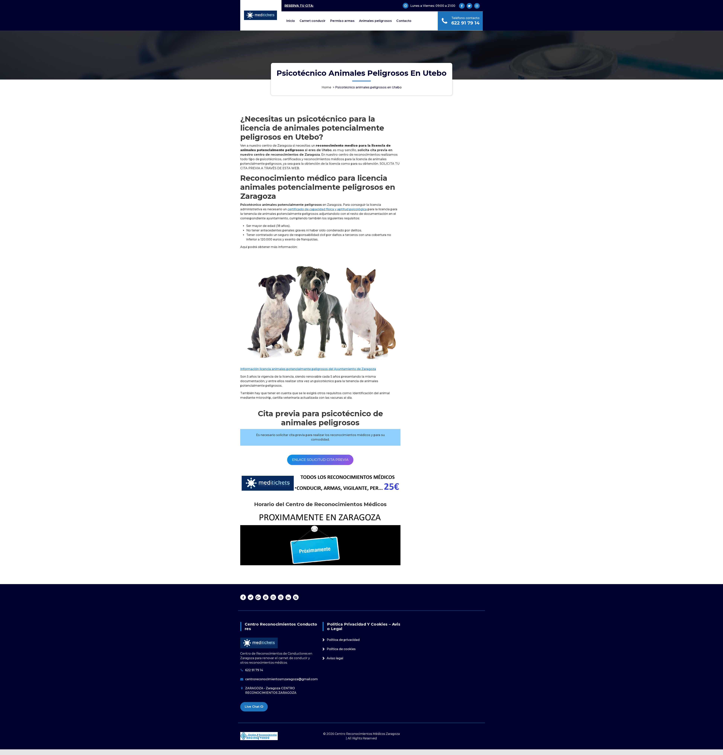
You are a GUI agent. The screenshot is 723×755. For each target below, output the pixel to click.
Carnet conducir (313, 21)
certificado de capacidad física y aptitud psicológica (327, 209)
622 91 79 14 (465, 23)
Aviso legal (335, 658)
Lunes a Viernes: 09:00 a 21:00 (432, 6)
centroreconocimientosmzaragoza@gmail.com (281, 679)
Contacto (403, 21)
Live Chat (252, 706)
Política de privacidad (343, 640)
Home (326, 87)
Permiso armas (342, 21)
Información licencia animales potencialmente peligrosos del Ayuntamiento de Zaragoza (308, 369)
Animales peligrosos (375, 21)
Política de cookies (341, 649)
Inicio (290, 21)
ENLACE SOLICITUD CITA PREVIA (320, 460)
